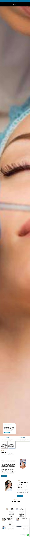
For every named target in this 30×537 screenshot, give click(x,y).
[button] (16, 3)
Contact (14, 4)
